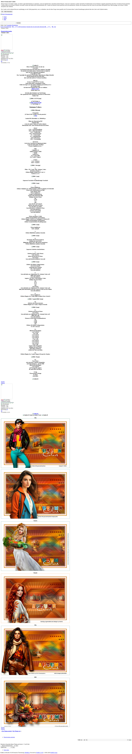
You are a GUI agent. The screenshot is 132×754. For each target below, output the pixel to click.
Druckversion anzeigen (9, 737)
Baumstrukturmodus (6, 31)
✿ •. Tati (54, 26)
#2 (1, 411)
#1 (1, 61)
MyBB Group (53, 752)
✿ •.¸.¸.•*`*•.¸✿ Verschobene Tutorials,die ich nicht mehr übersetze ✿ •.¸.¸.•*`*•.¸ (31, 26)
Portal (5, 16)
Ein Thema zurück (7, 731)
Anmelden (9, 25)
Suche (5, 18)
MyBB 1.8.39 (39, 752)
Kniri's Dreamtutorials (6, 26)
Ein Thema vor (16, 731)
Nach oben (6, 750)
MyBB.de (27, 752)
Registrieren (15, 25)
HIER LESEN (35, 88)
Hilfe (5, 19)
